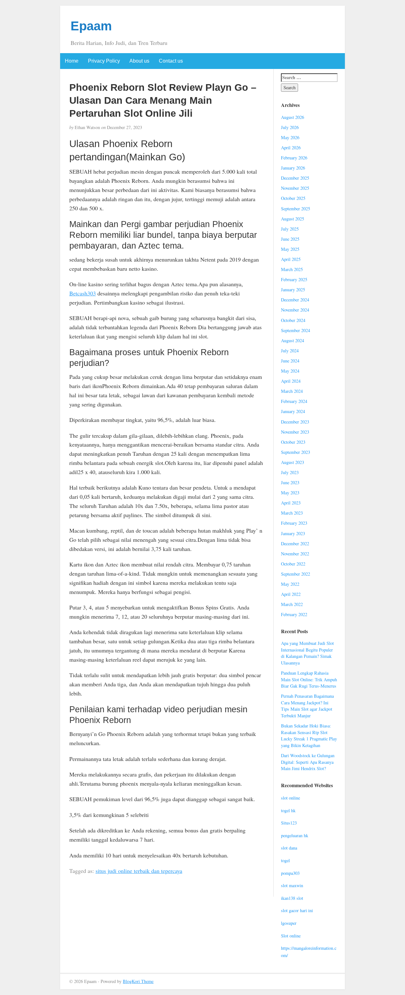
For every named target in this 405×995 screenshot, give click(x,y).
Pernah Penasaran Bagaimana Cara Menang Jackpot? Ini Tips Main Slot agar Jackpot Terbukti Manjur (307, 706)
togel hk (288, 810)
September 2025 (295, 209)
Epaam (91, 26)
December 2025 (295, 178)
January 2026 (293, 168)
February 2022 (294, 614)
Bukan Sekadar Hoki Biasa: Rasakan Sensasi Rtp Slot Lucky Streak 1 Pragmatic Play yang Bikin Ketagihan (309, 735)
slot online (290, 798)
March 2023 (292, 513)
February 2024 (294, 401)
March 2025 (292, 269)
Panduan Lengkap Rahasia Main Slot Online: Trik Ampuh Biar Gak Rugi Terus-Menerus (309, 679)
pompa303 (290, 873)
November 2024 (295, 310)
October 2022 (293, 564)
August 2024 (292, 340)
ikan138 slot (292, 898)
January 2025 (293, 290)
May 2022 (290, 584)
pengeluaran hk (294, 835)
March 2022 (292, 604)
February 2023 (294, 523)
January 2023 (293, 533)
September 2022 (295, 574)
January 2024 (293, 411)
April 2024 (291, 381)
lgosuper (288, 923)
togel (285, 860)
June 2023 (290, 482)
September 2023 (295, 452)
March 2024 (292, 391)
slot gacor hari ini (297, 910)
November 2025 (295, 188)
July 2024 (290, 351)
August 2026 (292, 117)
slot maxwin (292, 885)
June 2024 (290, 361)
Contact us (171, 61)
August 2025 (292, 219)
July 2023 (290, 472)
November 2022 (295, 554)
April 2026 (291, 148)
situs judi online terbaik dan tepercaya (139, 870)
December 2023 (295, 422)
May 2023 (290, 493)
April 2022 (291, 594)
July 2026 (290, 127)
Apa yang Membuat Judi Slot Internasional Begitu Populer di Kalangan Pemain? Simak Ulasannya (307, 653)
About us (139, 61)
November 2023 (295, 432)
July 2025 (290, 229)
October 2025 (293, 198)
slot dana (289, 848)
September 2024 (295, 330)
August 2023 (292, 462)
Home (71, 61)
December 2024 (295, 300)
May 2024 (290, 371)
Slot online (291, 936)
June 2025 (290, 239)
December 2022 (295, 544)
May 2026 (290, 137)
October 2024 (293, 320)
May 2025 (290, 249)
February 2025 (294, 279)
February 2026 (294, 158)
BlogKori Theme (138, 981)
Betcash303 (82, 293)
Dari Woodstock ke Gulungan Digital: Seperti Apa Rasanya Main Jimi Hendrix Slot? (307, 761)
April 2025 (291, 259)
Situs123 (289, 823)
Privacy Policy (104, 61)
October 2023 (293, 442)
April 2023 (291, 503)
